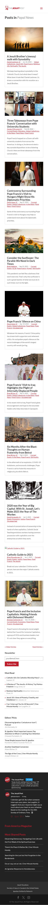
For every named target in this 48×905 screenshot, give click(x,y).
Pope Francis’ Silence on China (24, 321)
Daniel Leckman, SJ (13, 62)
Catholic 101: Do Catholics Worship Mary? (23, 678)
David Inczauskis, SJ (14, 517)
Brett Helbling (12, 266)
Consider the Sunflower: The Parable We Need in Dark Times (23, 260)
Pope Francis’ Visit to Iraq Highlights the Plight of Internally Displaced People (22, 387)
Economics (16, 519)
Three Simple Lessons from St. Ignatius (19, 740)
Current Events (12, 131)
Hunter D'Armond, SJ (14, 129)
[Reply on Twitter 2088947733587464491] (12, 816)
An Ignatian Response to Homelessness (20, 869)
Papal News (20, 133)
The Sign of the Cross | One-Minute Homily (21, 753)
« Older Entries (10, 647)
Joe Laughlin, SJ (24, 706)
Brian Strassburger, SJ (14, 557)
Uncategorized (18, 328)
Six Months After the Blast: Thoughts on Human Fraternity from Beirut (22, 449)
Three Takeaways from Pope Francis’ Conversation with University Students (22, 123)
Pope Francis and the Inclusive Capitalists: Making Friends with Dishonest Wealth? (24, 614)
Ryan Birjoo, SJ (12, 393)
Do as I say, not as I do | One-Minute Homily (21, 864)
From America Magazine (18, 825)
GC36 (14, 268)
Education (21, 131)
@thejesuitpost (15, 796)
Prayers (29, 268)
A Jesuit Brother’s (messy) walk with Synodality (21, 58)
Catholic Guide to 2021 (20, 554)
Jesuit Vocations (22, 885)
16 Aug (24, 796)
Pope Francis (28, 64)
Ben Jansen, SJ (20, 700)
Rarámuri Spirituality (14, 691)
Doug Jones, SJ (12, 202)
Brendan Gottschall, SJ (15, 620)
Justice (23, 519)
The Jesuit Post (17, 793)
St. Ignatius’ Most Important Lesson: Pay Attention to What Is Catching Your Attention (22, 732)
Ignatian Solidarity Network (22, 891)
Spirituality (14, 66)
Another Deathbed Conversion (17, 747)
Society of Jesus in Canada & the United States (23, 888)
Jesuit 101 (19, 64)
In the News (11, 133)
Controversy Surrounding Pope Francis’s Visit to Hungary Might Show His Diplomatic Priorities (21, 195)
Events (14, 559)
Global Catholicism (32, 131)
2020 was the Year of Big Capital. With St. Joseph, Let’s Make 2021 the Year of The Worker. (23, 510)
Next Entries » (37, 647)
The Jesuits (22, 66)
